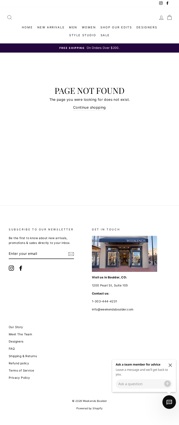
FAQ (12, 348)
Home (27, 27)
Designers (146, 27)
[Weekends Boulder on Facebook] (20, 268)
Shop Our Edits (116, 27)
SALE (105, 35)
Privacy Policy (19, 377)
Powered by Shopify (89, 408)
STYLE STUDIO (82, 35)
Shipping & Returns (23, 356)
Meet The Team (20, 334)
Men (73, 27)
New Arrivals (51, 27)
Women (89, 27)
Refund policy (19, 363)
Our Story (16, 327)
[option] (89, 48)
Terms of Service (21, 370)
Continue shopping (89, 107)
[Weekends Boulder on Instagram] (11, 268)
